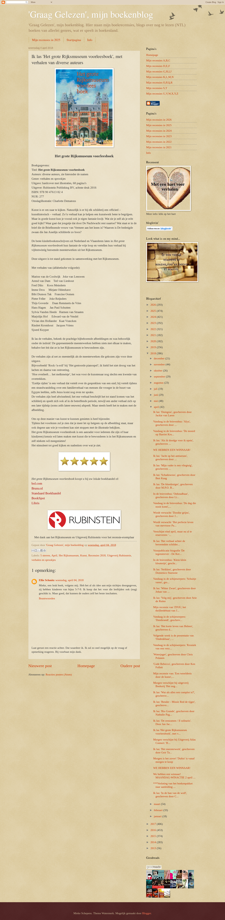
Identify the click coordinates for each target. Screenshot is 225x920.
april (157, 406)
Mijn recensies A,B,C (158, 60)
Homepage (86, 666)
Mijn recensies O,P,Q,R (159, 82)
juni (156, 394)
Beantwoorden (47, 598)
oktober (158, 370)
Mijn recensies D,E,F (158, 66)
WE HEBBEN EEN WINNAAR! (171, 449)
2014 (153, 842)
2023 (153, 323)
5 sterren (45, 555)
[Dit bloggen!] (35, 550)
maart (157, 804)
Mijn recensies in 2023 (159, 136)
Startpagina (74, 40)
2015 (153, 836)
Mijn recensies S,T (156, 88)
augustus (159, 382)
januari (158, 816)
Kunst (83, 555)
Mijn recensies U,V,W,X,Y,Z (162, 93)
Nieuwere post (40, 666)
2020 (153, 341)
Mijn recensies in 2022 (159, 141)
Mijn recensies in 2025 (46, 40)
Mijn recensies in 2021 (159, 147)
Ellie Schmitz (46, 580)
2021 (153, 335)
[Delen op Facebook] (41, 550)
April (54, 555)
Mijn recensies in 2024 (159, 130)
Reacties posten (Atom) (59, 674)
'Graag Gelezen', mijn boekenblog (90, 14)
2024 (153, 316)
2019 (153, 347)
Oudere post (130, 666)
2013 (153, 848)
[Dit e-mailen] (32, 550)
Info (89, 40)
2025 (153, 310)
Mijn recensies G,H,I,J (158, 71)
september (160, 376)
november (160, 364)
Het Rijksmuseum (69, 555)
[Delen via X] (38, 550)
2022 (153, 329)
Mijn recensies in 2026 (159, 119)
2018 (153, 353)
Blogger (146, 913)
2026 (153, 304)
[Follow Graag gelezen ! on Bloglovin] (159, 229)
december (159, 358)
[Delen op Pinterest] (44, 550)
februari (158, 810)
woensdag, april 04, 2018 (69, 580)
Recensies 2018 (97, 555)
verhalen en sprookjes (44, 559)
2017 (153, 823)
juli (156, 388)
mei (156, 400)
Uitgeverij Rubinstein (119, 555)
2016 (153, 830)
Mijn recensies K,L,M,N (160, 77)
